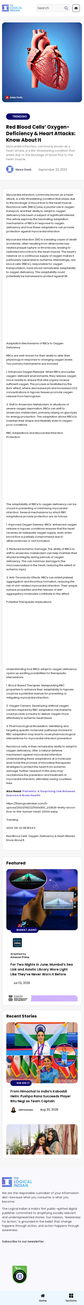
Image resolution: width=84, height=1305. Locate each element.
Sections (14, 1302)
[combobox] (50, 8)
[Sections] (13, 1294)
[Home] (43, 1296)
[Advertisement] (42, 310)
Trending (19, 116)
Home (43, 1300)
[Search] (67, 8)
